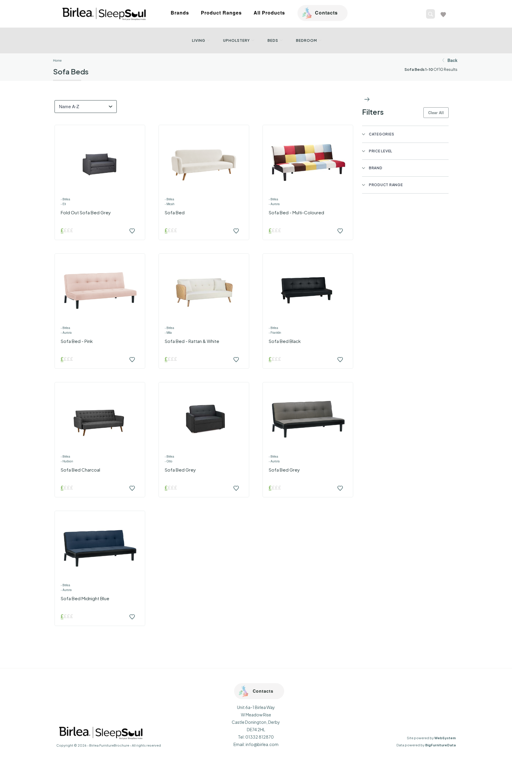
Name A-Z (69, 106)
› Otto (168, 461)
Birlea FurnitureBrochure (109, 745)
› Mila (168, 332)
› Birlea (65, 199)
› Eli (63, 204)
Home (57, 60)
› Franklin (275, 332)
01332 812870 (259, 737)
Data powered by (426, 745)
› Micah (170, 204)
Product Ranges (221, 12)
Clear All (436, 112)
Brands (180, 12)
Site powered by (431, 738)
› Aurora (274, 204)
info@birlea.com (262, 744)
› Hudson (67, 461)
